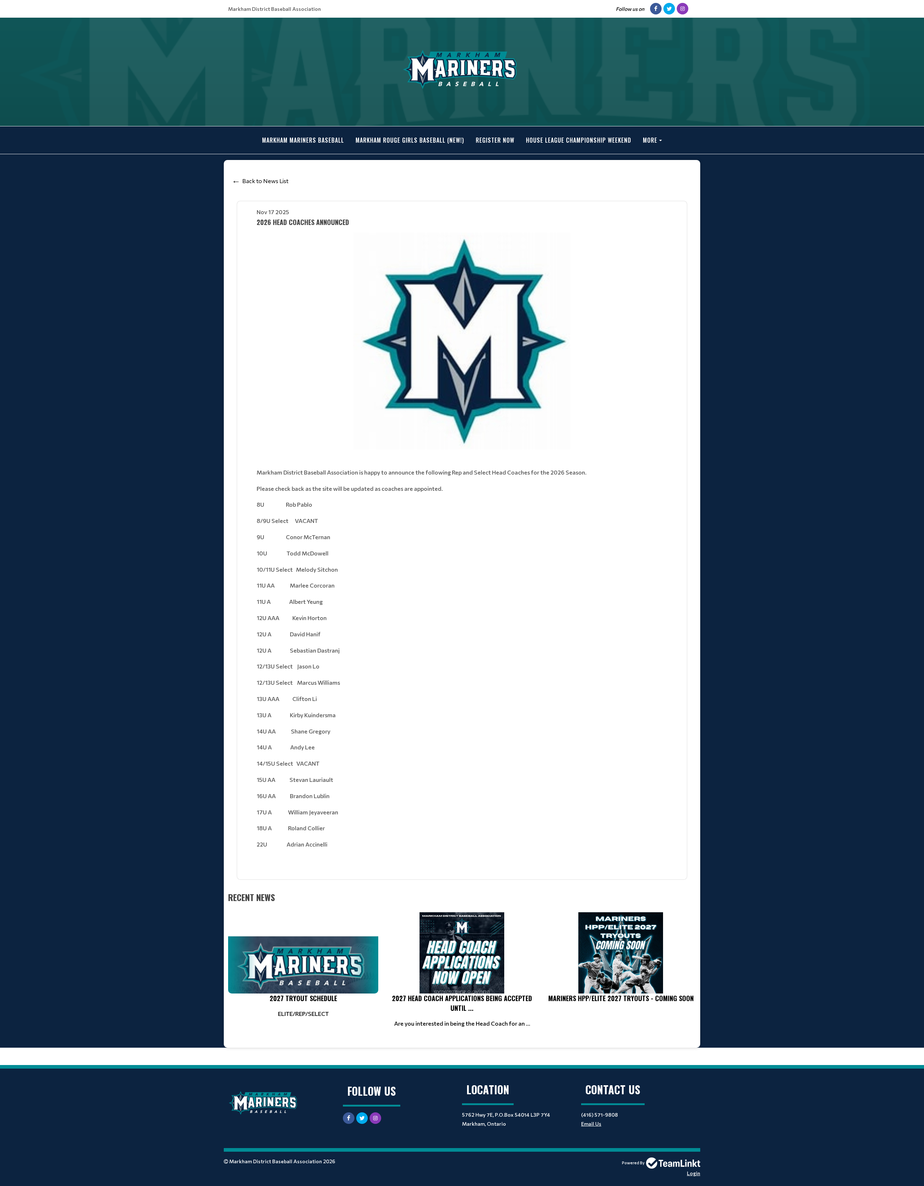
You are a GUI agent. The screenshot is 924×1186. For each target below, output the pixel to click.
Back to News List (265, 180)
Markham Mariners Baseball (303, 140)
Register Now (495, 140)
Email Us (591, 1124)
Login (693, 1173)
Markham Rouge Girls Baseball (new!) (410, 140)
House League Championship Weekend (578, 140)
